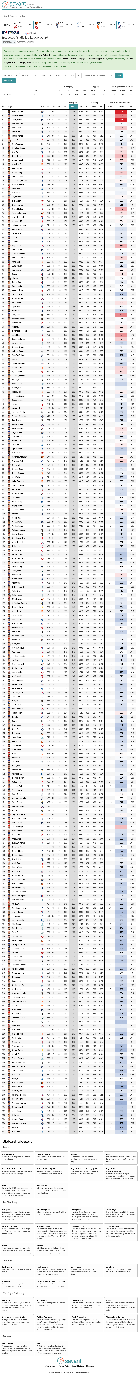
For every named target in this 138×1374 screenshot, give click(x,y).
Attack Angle (111, 1209)
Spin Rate (110, 1267)
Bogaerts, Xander (18, 396)
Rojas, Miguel (17, 384)
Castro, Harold (17, 237)
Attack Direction (43, 1226)
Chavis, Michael (17, 1050)
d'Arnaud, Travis (18, 692)
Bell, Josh (15, 278)
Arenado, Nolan (17, 323)
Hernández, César (18, 558)
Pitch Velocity (7, 1267)
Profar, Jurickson (18, 530)
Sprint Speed (7, 1343)
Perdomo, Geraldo (18, 1046)
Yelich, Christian (18, 485)
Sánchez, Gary (17, 1038)
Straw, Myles (16, 725)
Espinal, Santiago (18, 363)
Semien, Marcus (18, 648)
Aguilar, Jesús (17, 741)
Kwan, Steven (17, 266)
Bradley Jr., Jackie (18, 944)
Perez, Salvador (18, 749)
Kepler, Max (16, 306)
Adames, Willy (17, 770)
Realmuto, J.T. (17, 221)
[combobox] (69, 15)
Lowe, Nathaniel (18, 217)
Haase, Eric (16, 766)
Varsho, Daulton (18, 1058)
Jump (108, 1300)
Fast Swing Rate (43, 1209)
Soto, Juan (16, 315)
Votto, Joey (16, 1026)
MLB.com (90, 1366)
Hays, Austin (16, 733)
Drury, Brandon (17, 701)
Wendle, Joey (17, 554)
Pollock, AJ (16, 380)
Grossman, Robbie (19, 1095)
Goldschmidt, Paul (18, 339)
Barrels (74, 1154)
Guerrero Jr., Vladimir (19, 180)
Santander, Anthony (19, 457)
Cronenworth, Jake (19, 993)
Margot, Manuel (17, 311)
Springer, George (18, 347)
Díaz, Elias (15, 1022)
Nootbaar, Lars (17, 627)
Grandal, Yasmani (18, 1062)
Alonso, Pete (17, 392)
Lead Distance (77, 1300)
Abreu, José (16, 128)
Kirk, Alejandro (17, 197)
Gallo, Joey (16, 1131)
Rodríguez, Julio (18, 587)
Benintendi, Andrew (19, 225)
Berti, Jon (15, 762)
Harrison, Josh (17, 855)
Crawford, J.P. (17, 436)
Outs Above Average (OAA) (13, 1317)
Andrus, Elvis (16, 632)
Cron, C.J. (15, 721)
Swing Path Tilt (78, 1226)
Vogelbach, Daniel (18, 814)
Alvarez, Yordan (18, 111)
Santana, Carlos (18, 510)
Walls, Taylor (16, 1115)
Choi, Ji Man (16, 859)
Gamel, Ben (16, 644)
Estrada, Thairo (17, 615)
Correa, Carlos (17, 274)
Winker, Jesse (17, 595)
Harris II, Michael (18, 298)
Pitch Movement (43, 1267)
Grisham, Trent (17, 1099)
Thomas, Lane (17, 936)
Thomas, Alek (17, 786)
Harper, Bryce (16, 156)
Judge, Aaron (17, 120)
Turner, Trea (16, 189)
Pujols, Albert (17, 371)
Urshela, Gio (16, 282)
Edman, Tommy (17, 404)
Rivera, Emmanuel (18, 843)
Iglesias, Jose (17, 294)
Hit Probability (45, 55)
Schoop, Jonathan (19, 892)
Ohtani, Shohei (17, 209)
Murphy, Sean (17, 506)
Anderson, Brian (18, 900)
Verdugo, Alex (17, 193)
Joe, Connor (16, 705)
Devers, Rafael (17, 160)
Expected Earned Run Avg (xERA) (51, 1281)
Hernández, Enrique (19, 818)
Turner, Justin (17, 286)
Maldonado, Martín (19, 1123)
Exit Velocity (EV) (9, 1154)
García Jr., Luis (17, 453)
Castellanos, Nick (18, 538)
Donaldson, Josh (18, 1066)
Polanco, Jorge (17, 575)
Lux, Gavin (15, 660)
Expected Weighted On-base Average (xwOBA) (118, 1170)
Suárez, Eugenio (18, 973)
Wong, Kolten (17, 831)
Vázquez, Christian (19, 416)
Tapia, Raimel (17, 449)
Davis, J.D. (15, 753)
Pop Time (6, 1300)
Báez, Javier (16, 916)
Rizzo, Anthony (17, 794)
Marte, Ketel (16, 591)
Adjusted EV (42, 1185)
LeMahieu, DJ (17, 250)
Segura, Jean (17, 518)
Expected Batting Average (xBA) (75, 59)
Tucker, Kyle (16, 327)
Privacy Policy (64, 1366)
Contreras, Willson (19, 461)
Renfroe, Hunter (18, 778)
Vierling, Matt (16, 233)
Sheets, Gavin (17, 961)
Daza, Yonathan (18, 144)
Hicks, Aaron (16, 1009)
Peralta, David (17, 579)
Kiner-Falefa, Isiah (18, 355)
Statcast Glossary (17, 1141)
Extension (6, 1281)
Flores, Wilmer (17, 867)
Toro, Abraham (17, 928)
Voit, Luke (15, 953)
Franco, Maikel (17, 672)
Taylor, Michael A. (18, 920)
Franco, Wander (17, 136)
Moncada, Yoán (17, 1013)
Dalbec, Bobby (17, 1042)
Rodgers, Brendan (18, 351)
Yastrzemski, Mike (18, 997)
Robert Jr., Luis (17, 176)
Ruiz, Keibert (16, 201)
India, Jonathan (17, 709)
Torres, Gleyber (17, 680)
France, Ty (15, 359)
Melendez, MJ (17, 774)
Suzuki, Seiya (17, 668)
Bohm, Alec (16, 140)
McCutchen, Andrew (19, 603)
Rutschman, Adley (18, 664)
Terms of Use (50, 1366)
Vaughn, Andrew (18, 526)
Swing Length (77, 1209)
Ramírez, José (17, 469)
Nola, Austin (16, 420)
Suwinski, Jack (17, 1091)
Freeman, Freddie (18, 115)
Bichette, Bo (16, 241)
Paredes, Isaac (17, 1074)
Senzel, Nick (16, 550)
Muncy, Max (16, 1079)
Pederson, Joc (17, 367)
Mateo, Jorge (17, 940)
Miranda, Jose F (18, 514)
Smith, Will (16, 445)
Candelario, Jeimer (19, 908)
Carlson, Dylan (17, 835)
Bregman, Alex (17, 432)
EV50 (4, 1185)
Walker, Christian (18, 428)
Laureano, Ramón (18, 1018)
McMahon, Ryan (18, 636)
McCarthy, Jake (17, 493)
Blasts (4, 1245)
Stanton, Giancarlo (19, 798)
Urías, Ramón (17, 599)
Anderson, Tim (17, 124)
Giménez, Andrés (18, 376)
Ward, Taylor (16, 302)
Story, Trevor (16, 981)
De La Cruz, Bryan (18, 148)
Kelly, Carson (16, 924)
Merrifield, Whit (17, 684)
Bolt (38, 1343)
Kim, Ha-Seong (17, 534)
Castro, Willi (16, 465)
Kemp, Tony (16, 932)
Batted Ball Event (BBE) (46, 1169)
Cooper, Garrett (17, 400)
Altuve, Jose (16, 270)
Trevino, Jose (17, 823)
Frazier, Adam (17, 343)
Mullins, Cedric (17, 883)
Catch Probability (79, 1317)
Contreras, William (18, 806)
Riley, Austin (16, 245)
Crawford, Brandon (19, 1001)
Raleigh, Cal (16, 1054)
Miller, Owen (16, 583)
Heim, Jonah (16, 977)
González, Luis (17, 1034)
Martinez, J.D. (17, 441)
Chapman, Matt (17, 847)
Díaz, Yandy (16, 152)
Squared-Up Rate (113, 1226)
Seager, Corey (17, 172)
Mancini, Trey (16, 640)
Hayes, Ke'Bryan (18, 607)
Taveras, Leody (17, 912)
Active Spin (76, 1267)
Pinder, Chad (16, 839)
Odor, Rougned (17, 1083)
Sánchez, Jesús (18, 985)
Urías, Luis (15, 810)
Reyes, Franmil (17, 1107)
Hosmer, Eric (16, 489)
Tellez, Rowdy (17, 567)
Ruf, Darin (15, 1005)
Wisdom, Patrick (18, 1119)
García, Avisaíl (17, 871)
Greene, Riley (16, 697)
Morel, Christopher (19, 896)
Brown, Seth (16, 571)
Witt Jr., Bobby (17, 501)
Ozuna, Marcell (17, 542)
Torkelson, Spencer (19, 965)
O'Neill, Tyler (16, 863)
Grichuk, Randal (17, 875)
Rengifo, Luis (17, 477)
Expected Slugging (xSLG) (97, 59)
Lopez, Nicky (16, 619)
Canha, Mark (16, 611)
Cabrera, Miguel (17, 851)
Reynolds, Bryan (18, 562)
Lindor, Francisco (18, 481)
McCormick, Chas (18, 879)
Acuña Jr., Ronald (18, 258)
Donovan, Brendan (18, 290)
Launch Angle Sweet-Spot (12, 1169)
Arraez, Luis (16, 132)
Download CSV (9, 81)
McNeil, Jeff (16, 164)
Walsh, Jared (16, 989)
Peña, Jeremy (17, 522)
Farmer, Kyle (16, 408)
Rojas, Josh (16, 737)
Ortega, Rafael (17, 623)
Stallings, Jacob (18, 969)
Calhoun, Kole (17, 957)
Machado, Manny (18, 319)
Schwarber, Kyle (18, 827)
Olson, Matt (16, 652)
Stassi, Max (16, 1127)
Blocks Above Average (115, 1317)
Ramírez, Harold (18, 185)
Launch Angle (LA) (44, 1154)
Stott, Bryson (16, 782)
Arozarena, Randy (18, 888)
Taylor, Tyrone (17, 802)
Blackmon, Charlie (18, 412)
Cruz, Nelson (16, 745)
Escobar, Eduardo (18, 656)
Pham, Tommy (17, 790)
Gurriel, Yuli (16, 729)
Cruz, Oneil (16, 1030)
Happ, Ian (15, 717)
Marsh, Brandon (17, 904)
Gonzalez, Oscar (18, 168)
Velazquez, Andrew (19, 1103)
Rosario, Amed (17, 205)
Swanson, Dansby (18, 424)
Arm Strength (42, 1300)
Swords (40, 1245)
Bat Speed (6, 1209)
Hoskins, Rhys (17, 757)
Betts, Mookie (17, 497)
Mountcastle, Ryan (19, 213)
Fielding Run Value (44, 1317)
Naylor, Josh (16, 546)
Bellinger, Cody (17, 1070)
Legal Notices (78, 1366)
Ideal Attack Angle (9, 1226)
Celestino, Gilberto (19, 948)
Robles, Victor (17, 1087)
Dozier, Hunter (17, 688)
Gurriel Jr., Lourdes (19, 254)
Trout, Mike (16, 335)
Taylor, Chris (16, 1111)
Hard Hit (109, 1154)
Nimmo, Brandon (18, 473)
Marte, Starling (17, 262)
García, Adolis (17, 676)
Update (118, 75)
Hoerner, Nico (17, 229)
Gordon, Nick (16, 388)
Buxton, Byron (17, 713)
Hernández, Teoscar (19, 331)
